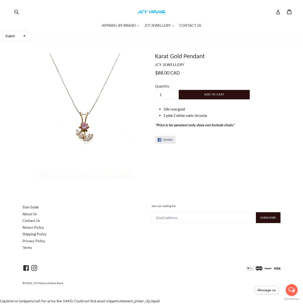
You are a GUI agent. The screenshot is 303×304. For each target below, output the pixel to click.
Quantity (162, 86)
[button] (14, 36)
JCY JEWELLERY (160, 25)
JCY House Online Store (48, 283)
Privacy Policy (33, 241)
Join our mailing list (164, 206)
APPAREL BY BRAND (121, 25)
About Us (29, 214)
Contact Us (31, 220)
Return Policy (33, 227)
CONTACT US (190, 25)
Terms (27, 247)
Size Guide (30, 207)
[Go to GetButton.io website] (291, 299)
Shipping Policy (34, 234)
